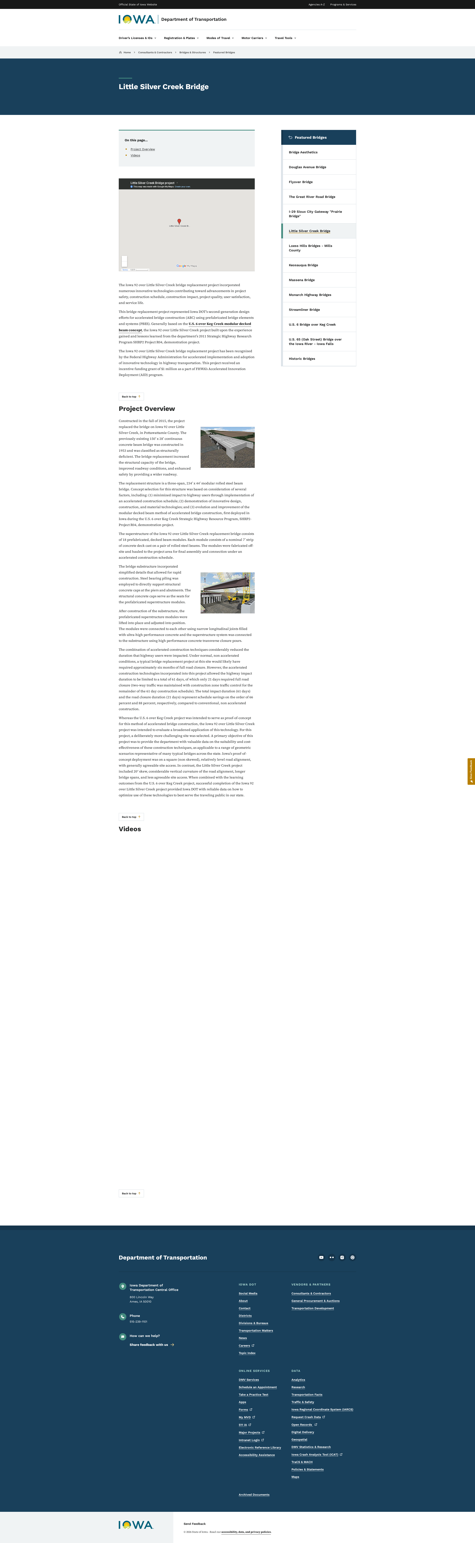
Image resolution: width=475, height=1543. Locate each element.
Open (302, 1424)
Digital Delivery (302, 1432)
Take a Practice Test (253, 1394)
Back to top (129, 396)
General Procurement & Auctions (315, 1301)
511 (243, 1425)
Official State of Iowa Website (138, 4)
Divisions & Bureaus (253, 1323)
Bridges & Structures (192, 52)
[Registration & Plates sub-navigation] (198, 38)
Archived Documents (254, 1494)
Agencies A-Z (317, 4)
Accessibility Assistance (257, 1455)
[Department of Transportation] (137, 19)
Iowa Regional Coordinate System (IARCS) (322, 1409)
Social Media (248, 1293)
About (243, 1301)
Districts (245, 1315)
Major (249, 1432)
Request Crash (306, 1417)
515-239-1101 (138, 1321)
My (245, 1417)
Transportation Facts (306, 1394)
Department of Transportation (194, 19)
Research (298, 1387)
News (243, 1338)
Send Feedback (195, 1524)
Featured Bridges (224, 52)
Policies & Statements (307, 1469)
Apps (242, 1402)
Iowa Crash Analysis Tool (314, 1454)
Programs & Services (343, 4)
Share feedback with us (149, 1345)
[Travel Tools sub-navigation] (295, 38)
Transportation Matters (256, 1330)
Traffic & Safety (302, 1402)
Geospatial (299, 1439)
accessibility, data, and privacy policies (246, 1532)
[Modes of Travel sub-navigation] (233, 38)
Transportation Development (312, 1308)
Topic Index (247, 1353)
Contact (244, 1308)
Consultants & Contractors (155, 52)
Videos (135, 155)
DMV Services (249, 1379)
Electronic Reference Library (260, 1447)
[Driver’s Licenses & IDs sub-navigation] (155, 38)
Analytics (298, 1379)
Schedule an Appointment (258, 1387)
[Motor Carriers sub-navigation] (266, 38)
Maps (295, 1477)
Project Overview (143, 149)
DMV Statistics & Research (311, 1447)
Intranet (249, 1440)
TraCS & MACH (302, 1462)
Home (127, 52)
